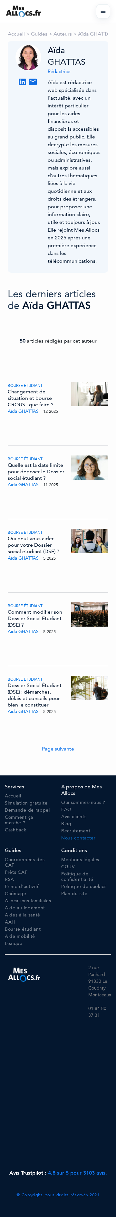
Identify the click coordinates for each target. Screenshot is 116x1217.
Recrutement (76, 831)
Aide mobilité (20, 936)
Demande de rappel (27, 810)
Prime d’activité (22, 886)
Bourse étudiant (23, 929)
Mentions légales (80, 859)
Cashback (15, 830)
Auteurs (62, 34)
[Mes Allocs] (23, 11)
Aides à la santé (22, 915)
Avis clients (73, 816)
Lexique (14, 943)
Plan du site (74, 893)
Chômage (15, 893)
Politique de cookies (84, 886)
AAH (10, 922)
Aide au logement (25, 908)
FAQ (66, 809)
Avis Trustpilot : (58, 1173)
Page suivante (58, 749)
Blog (66, 824)
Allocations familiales (28, 901)
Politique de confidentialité (77, 876)
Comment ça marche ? (19, 820)
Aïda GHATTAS (95, 34)
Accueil (16, 34)
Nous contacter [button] (78, 838)
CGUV (68, 867)
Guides (39, 34)
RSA (9, 879)
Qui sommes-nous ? (83, 802)
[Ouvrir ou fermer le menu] (103, 11)
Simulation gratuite (26, 803)
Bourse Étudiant (25, 385)
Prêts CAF (16, 872)
